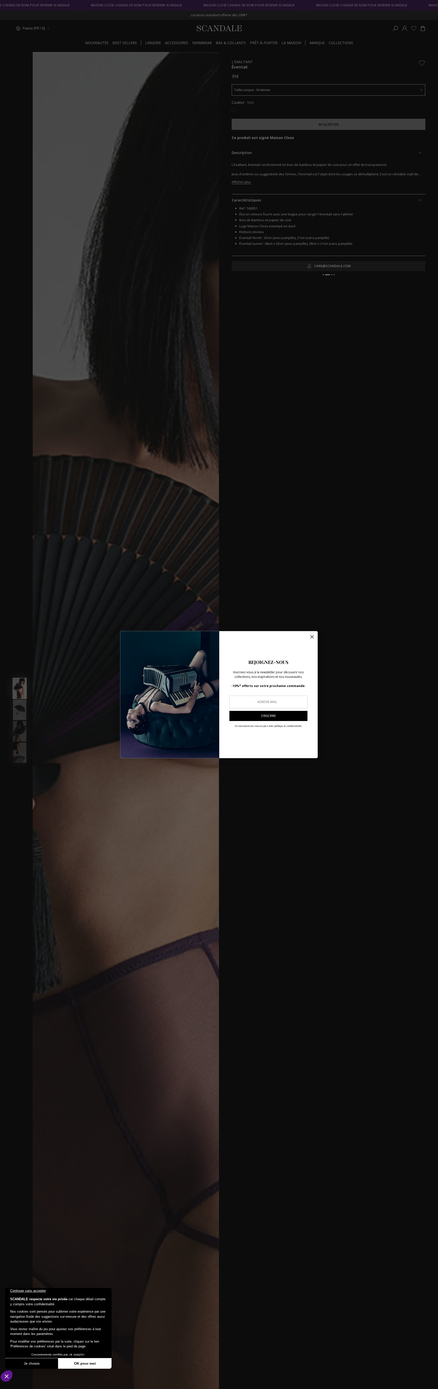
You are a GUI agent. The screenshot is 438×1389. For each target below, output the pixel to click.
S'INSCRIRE (268, 716)
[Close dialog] (312, 637)
